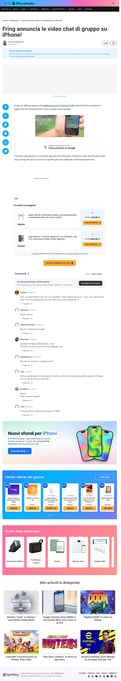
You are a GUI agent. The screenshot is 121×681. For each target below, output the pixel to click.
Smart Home (58, 9)
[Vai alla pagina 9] (68, 515)
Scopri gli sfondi (18, 451)
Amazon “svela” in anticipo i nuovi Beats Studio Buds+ (21, 618)
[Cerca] (10, 3)
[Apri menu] (35, 3)
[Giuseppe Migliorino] (4, 43)
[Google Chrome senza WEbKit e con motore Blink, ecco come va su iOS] (59, 602)
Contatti (91, 673)
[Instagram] (100, 676)
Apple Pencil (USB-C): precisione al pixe (70, 500)
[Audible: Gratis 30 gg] (32, 489)
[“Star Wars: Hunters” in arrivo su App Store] (59, 642)
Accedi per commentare (90, 283)
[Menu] (6, 3)
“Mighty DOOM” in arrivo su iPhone (97, 618)
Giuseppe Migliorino (16, 42)
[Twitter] (92, 676)
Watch (45, 9)
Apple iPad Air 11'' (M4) (108, 499)
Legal (98, 673)
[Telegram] (107, 676)
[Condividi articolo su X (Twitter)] (5, 116)
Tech (79, 9)
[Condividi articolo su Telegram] (5, 133)
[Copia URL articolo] (5, 151)
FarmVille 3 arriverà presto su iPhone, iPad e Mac (21, 658)
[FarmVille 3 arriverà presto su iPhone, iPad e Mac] (21, 642)
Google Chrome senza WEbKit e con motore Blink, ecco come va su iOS (59, 620)
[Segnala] (31, 303)
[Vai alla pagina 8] (66, 515)
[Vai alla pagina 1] (50, 515)
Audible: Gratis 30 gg (32, 499)
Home (4, 20)
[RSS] (115, 676)
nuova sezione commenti (25, 56)
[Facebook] (88, 676)
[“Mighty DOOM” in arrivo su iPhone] (97, 602)
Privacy (105, 673)
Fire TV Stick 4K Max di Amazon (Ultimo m (89, 500)
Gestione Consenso (54, 676)
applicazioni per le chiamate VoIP (58, 105)
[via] (16, 198)
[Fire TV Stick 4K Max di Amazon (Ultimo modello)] (89, 489)
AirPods (33, 9)
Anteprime (14, 20)
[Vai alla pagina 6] (61, 515)
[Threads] (104, 676)
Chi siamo (82, 673)
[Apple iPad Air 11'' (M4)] (108, 489)
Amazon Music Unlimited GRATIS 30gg (13, 500)
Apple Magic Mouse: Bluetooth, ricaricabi (51, 500)
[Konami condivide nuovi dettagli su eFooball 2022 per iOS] (97, 642)
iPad (15, 9)
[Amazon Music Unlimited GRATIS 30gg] (13, 489)
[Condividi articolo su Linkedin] (5, 124)
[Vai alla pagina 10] (70, 515)
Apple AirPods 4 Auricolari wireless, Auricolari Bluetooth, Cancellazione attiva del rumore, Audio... (52, 216)
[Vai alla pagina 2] (53, 515)
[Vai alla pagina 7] (63, 515)
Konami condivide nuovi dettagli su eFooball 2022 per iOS (98, 658)
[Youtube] (96, 676)
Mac (24, 9)
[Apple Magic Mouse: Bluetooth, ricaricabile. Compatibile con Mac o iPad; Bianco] (51, 489)
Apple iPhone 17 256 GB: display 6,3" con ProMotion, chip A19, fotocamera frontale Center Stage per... (52, 238)
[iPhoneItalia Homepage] (23, 3)
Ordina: (88, 274)
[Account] (113, 3)
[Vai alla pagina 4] (57, 515)
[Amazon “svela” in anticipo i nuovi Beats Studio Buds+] (21, 602)
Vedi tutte (104, 477)
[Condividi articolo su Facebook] (5, 107)
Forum (72, 9)
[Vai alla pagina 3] (55, 515)
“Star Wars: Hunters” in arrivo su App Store (60, 658)
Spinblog (34, 673)
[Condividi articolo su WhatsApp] (5, 142)
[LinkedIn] (111, 676)
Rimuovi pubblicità (59, 96)
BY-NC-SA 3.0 (40, 676)
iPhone (5, 9)
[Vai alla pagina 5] (59, 515)
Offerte (88, 9)
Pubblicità (113, 673)
